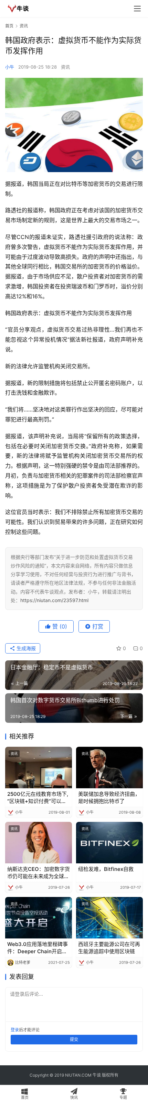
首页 (9, 25)
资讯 (65, 67)
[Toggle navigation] (137, 8)
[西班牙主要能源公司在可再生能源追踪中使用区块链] (109, 917)
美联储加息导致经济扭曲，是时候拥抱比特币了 (109, 797)
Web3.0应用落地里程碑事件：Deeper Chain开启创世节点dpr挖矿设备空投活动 (37, 948)
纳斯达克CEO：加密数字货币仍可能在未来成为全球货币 (38, 873)
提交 (74, 1039)
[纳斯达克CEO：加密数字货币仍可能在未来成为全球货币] (38, 842)
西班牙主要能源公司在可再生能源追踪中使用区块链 (109, 948)
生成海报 (25, 648)
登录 (15, 1029)
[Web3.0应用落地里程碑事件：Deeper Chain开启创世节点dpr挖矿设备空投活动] (38, 917)
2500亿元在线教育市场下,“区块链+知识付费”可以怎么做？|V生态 (37, 798)
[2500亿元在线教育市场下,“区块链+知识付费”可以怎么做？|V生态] (38, 767)
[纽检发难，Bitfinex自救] (109, 842)
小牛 (9, 67)
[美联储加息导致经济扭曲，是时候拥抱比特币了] (109, 767)
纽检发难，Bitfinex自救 (106, 869)
